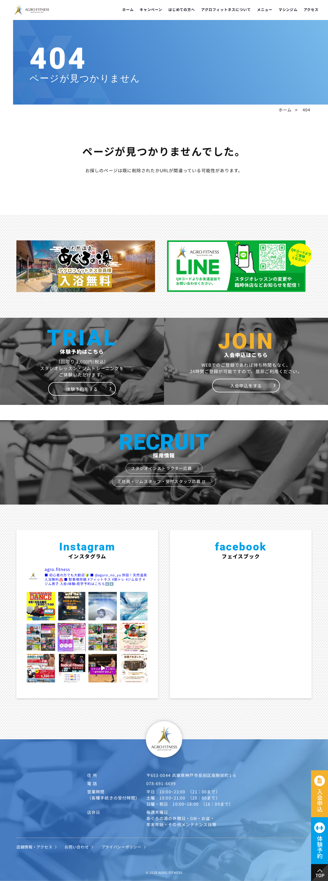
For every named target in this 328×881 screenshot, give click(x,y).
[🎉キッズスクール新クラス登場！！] (72, 637)
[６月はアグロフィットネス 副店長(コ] (133, 637)
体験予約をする (82, 389)
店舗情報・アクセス (34, 846)
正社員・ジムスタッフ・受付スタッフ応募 (161, 481)
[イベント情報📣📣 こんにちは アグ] (102, 606)
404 (306, 110)
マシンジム (288, 9)
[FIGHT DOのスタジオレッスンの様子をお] (102, 668)
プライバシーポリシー (121, 846)
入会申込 (320, 800)
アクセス (311, 9)
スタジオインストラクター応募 (161, 468)
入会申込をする (246, 385)
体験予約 (320, 847)
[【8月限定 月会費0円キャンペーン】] (41, 637)
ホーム (128, 9)
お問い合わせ (77, 846)
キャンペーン (151, 9)
